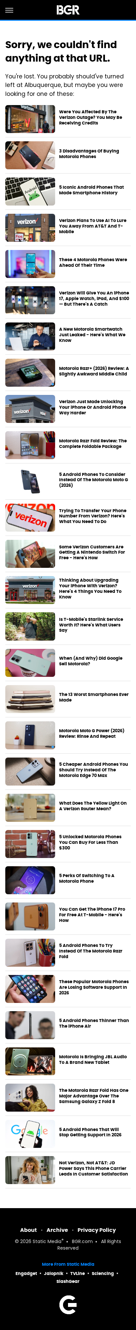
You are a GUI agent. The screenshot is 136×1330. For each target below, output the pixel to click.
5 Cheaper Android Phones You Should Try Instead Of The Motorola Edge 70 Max (93, 770)
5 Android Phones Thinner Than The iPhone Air (94, 1023)
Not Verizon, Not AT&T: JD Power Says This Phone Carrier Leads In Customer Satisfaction (93, 1168)
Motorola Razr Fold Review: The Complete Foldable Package (93, 443)
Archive (57, 1230)
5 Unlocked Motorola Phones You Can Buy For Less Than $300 (90, 842)
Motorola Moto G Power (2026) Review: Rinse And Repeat (91, 733)
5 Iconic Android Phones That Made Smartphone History (91, 190)
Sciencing (103, 1273)
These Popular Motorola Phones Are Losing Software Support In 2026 (94, 987)
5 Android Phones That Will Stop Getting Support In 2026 (90, 1132)
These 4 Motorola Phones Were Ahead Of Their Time (93, 262)
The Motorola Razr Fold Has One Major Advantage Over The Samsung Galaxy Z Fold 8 (93, 1096)
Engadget (26, 1273)
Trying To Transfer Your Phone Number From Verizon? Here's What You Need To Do (92, 516)
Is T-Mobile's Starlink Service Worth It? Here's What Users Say (91, 625)
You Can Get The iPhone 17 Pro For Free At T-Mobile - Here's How (92, 915)
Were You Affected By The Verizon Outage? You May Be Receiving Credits (90, 117)
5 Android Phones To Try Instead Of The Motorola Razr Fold (90, 951)
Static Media (47, 1242)
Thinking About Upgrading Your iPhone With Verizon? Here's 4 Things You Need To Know (90, 589)
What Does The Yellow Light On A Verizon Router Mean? (93, 806)
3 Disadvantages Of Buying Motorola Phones (89, 154)
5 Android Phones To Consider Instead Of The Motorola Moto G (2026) (93, 480)
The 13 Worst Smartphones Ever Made (94, 697)
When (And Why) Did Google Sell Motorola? (90, 661)
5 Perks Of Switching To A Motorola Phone (87, 878)
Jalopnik (53, 1273)
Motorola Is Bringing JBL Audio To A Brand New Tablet (93, 1059)
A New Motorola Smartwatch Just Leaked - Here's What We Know (92, 335)
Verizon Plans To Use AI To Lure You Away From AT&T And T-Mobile (92, 226)
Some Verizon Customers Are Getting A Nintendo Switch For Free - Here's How (92, 552)
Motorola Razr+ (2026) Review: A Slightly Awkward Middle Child (94, 371)
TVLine (77, 1273)
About (28, 1230)
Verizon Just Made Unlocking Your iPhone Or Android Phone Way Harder (92, 407)
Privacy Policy (97, 1230)
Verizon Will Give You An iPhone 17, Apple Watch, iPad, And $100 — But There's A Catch (94, 299)
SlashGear (68, 1281)
